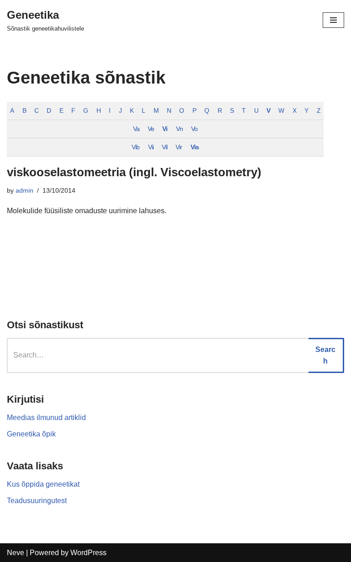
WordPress (88, 553)
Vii (151, 147)
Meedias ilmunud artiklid (46, 417)
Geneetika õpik (31, 434)
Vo (194, 128)
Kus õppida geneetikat (43, 484)
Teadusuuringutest (37, 500)
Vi (164, 128)
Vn (179, 128)
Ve (151, 128)
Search (325, 355)
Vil (164, 147)
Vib (135, 147)
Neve (15, 553)
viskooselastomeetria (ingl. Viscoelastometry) (134, 172)
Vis (195, 147)
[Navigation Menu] (333, 20)
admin (24, 190)
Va (136, 128)
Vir (179, 147)
